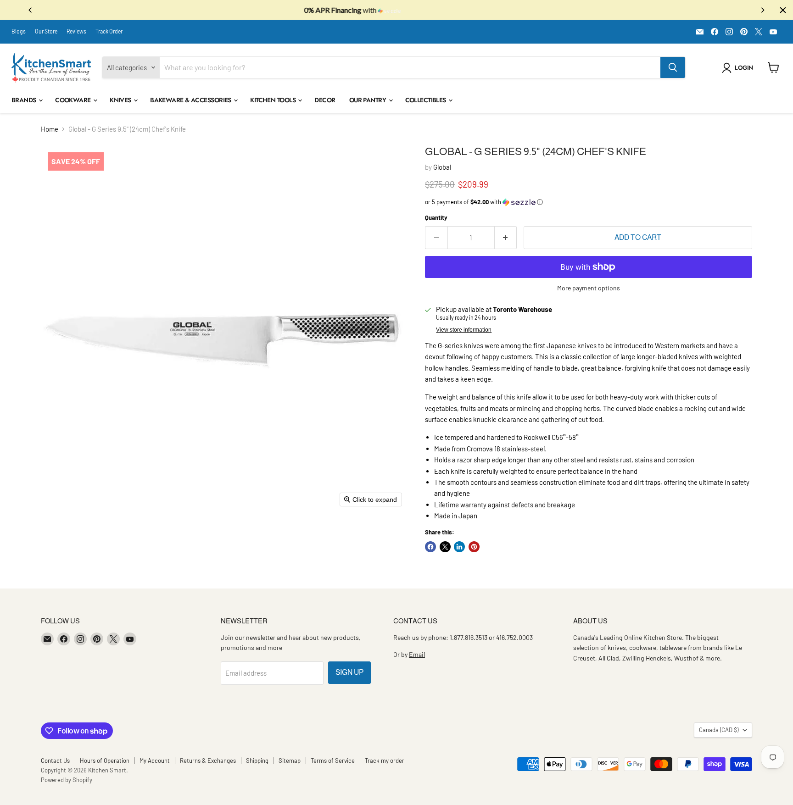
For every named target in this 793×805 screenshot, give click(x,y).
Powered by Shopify (66, 779)
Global (442, 167)
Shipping (257, 760)
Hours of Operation (104, 760)
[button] (739, 67)
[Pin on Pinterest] (474, 546)
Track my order (384, 760)
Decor (324, 100)
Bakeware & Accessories (191, 100)
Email (417, 654)
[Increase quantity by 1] (506, 237)
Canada (718, 729)
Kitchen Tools (273, 100)
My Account (155, 760)
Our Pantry (368, 100)
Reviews (76, 31)
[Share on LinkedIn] (459, 546)
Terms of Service (333, 760)
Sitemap (290, 760)
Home (49, 129)
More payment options (588, 288)
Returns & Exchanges (208, 760)
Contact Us (55, 760)
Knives (121, 100)
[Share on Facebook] (430, 546)
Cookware (73, 100)
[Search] (672, 67)
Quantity (436, 217)
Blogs (18, 31)
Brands (24, 100)
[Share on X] (445, 546)
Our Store (46, 31)
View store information (463, 330)
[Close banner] (782, 10)
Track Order (109, 31)
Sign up (349, 672)
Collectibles (426, 100)
